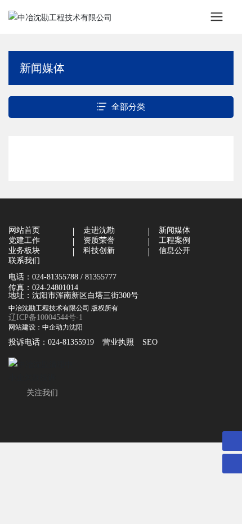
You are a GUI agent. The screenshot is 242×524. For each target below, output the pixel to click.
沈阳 (76, 327)
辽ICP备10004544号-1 (45, 317)
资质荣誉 (99, 240)
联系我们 (24, 260)
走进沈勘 (99, 230)
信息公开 (174, 250)
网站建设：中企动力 (38, 327)
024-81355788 (55, 277)
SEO (150, 342)
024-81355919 (71, 342)
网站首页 (24, 230)
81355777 (100, 277)
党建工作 (24, 240)
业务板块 (24, 250)
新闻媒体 (174, 230)
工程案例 (174, 240)
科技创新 (99, 250)
